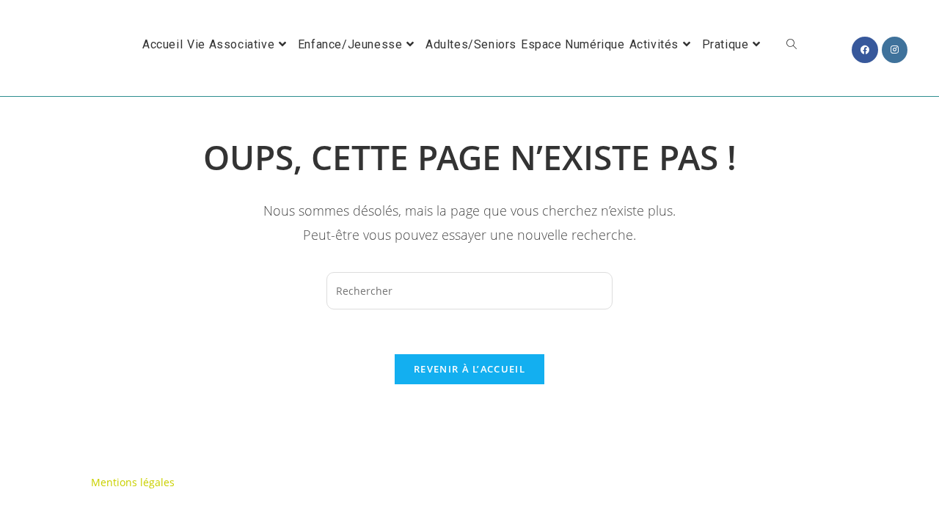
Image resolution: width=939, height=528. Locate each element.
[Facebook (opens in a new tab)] (865, 50)
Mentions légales (133, 482)
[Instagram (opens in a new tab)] (894, 50)
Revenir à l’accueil (469, 368)
